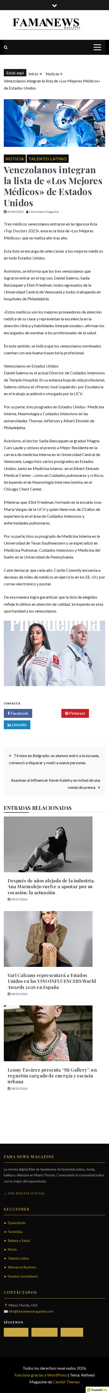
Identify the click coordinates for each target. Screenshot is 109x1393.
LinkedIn (19, 724)
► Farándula (13, 1232)
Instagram (44, 1332)
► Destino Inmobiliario (21, 1276)
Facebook (19, 713)
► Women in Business (20, 1267)
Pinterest (76, 713)
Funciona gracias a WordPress (41, 1374)
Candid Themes (66, 1381)
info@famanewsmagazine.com (31, 1311)
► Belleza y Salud (17, 1241)
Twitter (49, 713)
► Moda (10, 1249)
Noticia (15, 158)
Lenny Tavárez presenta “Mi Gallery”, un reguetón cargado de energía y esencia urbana (52, 1076)
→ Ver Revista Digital (24, 1193)
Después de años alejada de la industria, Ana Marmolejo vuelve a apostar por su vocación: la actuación (51, 887)
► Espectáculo (15, 1223)
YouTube (72, 1332)
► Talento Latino (16, 1258)
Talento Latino (47, 158)
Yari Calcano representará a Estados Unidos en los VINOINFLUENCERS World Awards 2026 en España (52, 981)
